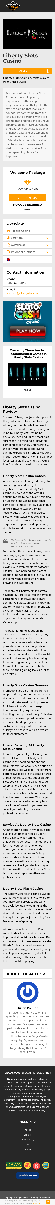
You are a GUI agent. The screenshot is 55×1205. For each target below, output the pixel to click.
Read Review (38, 381)
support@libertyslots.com (23, 293)
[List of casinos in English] (8, 259)
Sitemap (27, 1149)
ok (48, 1201)
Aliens (27, 390)
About (28, 1129)
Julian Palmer (27, 1008)
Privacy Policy (27, 1139)
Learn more (37, 1203)
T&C (27, 1144)
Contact (27, 1134)
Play (23, 71)
